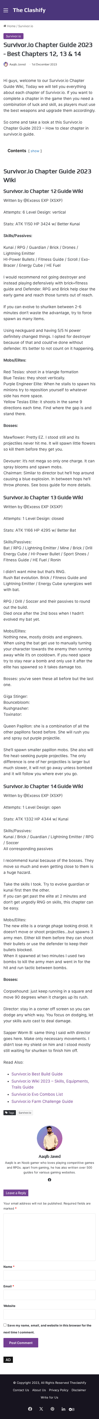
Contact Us (21, 1390)
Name (9, 1266)
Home (11, 26)
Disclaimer (79, 1390)
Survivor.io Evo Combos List (37, 1094)
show (35, 151)
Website (9, 1306)
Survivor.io (25, 26)
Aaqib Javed (17, 64)
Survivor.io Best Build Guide (37, 1074)
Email (8, 1286)
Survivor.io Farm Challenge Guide (42, 1101)
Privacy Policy (58, 1390)
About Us (39, 1390)
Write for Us (49, 1397)
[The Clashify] (29, 10)
